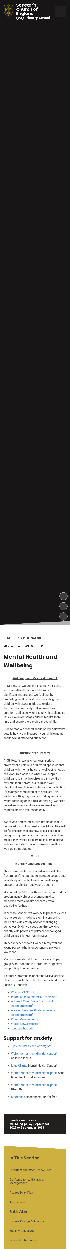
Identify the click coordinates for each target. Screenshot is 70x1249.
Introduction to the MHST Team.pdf (34, 997)
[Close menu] (60, 11)
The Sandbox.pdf (22, 1028)
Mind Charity (19, 1065)
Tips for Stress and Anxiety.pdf (31, 1046)
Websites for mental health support (34, 1053)
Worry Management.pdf (26, 1019)
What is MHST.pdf (22, 992)
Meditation (18, 1097)
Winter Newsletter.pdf (25, 1024)
